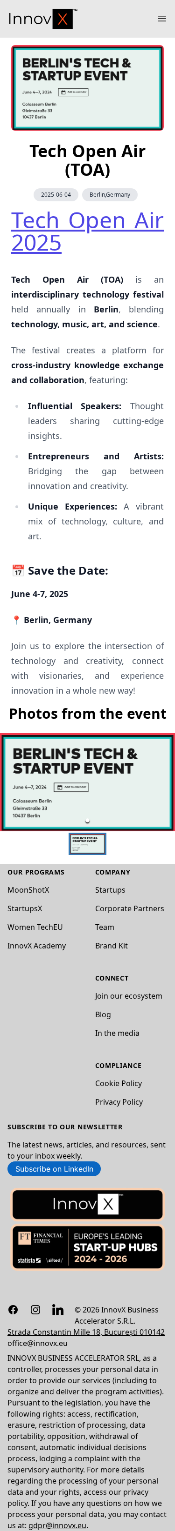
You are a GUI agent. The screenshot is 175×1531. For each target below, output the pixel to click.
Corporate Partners (129, 908)
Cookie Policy (118, 1083)
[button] (87, 782)
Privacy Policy (119, 1102)
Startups (110, 890)
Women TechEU (35, 927)
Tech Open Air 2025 (87, 231)
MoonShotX (28, 890)
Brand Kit (111, 946)
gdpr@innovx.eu (57, 1525)
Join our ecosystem (128, 996)
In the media (117, 1033)
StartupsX (24, 908)
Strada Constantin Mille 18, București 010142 (86, 1332)
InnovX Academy (36, 946)
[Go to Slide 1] (87, 820)
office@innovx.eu (37, 1343)
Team (104, 927)
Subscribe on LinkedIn (54, 1168)
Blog (103, 1014)
